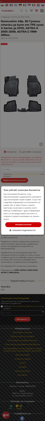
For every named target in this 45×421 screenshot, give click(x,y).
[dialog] (22, 210)
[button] (22, 230)
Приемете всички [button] (23, 225)
